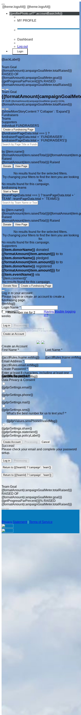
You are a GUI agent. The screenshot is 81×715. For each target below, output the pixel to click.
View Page (21, 166)
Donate (7, 166)
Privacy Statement (14, 522)
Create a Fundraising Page (18, 129)
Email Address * (13, 361)
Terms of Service (40, 522)
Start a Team (10, 191)
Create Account (12, 442)
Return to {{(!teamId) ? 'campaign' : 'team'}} (27, 467)
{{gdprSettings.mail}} (16, 402)
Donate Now (10, 285)
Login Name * (11, 307)
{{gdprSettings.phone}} (17, 395)
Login (20, 51)
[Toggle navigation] (3, 4)
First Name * (10, 350)
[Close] (3, 290)
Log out (22, 46)
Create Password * (15, 369)
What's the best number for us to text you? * (36, 413)
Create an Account (13, 333)
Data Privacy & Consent (18, 380)
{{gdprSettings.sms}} (16, 409)
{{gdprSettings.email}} (17, 387)
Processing (21, 325)
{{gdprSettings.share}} (17, 428)
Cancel (46, 442)
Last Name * (53, 350)
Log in (6, 325)
